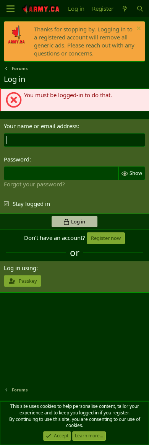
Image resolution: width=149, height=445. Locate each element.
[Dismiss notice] (137, 29)
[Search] (140, 9)
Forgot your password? (34, 184)
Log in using (20, 268)
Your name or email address (41, 126)
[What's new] (124, 9)
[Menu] (10, 8)
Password (16, 159)
